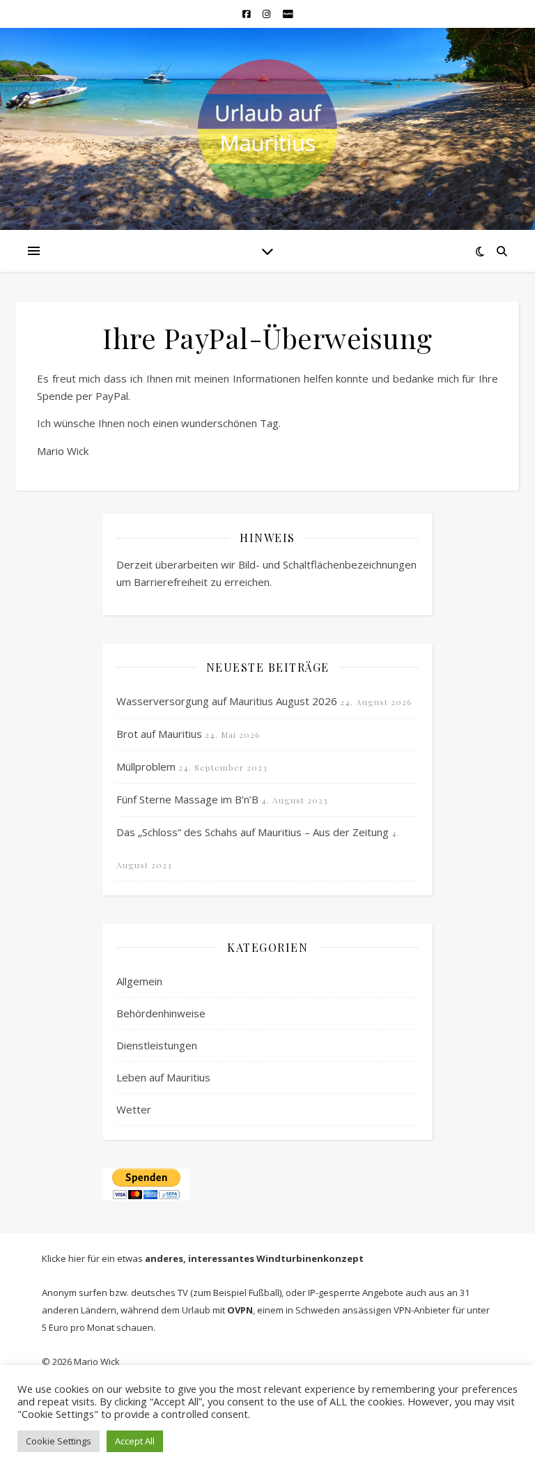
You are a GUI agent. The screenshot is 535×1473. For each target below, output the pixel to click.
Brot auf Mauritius (159, 734)
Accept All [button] (135, 1441)
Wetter (133, 1109)
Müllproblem (146, 766)
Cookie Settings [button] (58, 1441)
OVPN (240, 1310)
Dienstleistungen (156, 1045)
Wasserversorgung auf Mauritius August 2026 (226, 701)
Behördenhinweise (161, 1013)
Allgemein (139, 981)
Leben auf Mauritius (163, 1077)
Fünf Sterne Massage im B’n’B (187, 799)
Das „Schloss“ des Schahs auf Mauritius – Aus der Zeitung (252, 832)
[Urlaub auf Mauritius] (267, 129)
